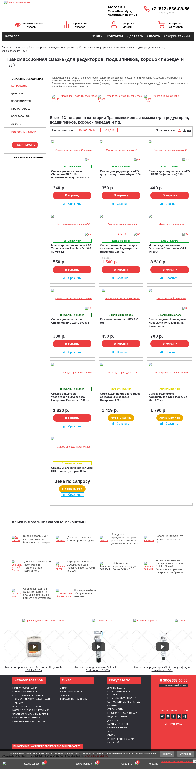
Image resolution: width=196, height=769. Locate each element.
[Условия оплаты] (102, 620)
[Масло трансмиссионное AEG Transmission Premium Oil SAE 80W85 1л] (72, 224)
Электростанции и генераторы (30, 714)
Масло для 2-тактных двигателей (125, 96)
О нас (63, 688)
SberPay (173, 735)
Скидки (97, 36)
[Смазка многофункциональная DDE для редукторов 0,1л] (72, 447)
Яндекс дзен (173, 716)
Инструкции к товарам (120, 739)
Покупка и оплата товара (122, 713)
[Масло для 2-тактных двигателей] (101, 107)
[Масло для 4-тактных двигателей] (55, 107)
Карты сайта (114, 742)
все (189, 130)
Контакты (115, 36)
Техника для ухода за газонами (31, 699)
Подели (182, 730)
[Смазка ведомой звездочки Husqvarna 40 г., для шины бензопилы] (170, 298)
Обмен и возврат (117, 728)
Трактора (17, 703)
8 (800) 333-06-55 (174, 680)
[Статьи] (180, 620)
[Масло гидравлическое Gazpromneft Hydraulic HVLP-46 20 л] (170, 224)
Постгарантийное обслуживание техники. (85, 593)
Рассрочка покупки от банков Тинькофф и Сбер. (169, 539)
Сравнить (74, 203)
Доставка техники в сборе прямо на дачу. (81, 539)
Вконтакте (162, 716)
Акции (110, 731)
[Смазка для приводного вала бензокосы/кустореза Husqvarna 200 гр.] (121, 372)
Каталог (12, 36)
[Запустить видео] (34, 646)
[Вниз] (179, 27)
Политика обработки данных (177, 761)
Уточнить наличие (121, 418)
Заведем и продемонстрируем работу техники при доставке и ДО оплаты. (125, 539)
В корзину (72, 195)
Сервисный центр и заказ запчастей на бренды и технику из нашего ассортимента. (37, 593)
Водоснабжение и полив (27, 706)
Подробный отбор (23, 132)
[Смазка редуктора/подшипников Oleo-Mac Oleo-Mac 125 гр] (170, 372)
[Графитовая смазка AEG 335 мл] (121, 298)
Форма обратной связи (73, 699)
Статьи (111, 735)
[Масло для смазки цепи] (148, 107)
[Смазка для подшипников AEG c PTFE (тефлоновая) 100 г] (170, 150)
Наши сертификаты (71, 691)
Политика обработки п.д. (122, 698)
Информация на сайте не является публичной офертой (47, 746)
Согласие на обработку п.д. (123, 702)
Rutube (179, 716)
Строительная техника (26, 717)
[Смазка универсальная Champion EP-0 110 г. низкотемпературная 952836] (72, 150)
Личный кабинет (117, 688)
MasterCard (169, 730)
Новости (65, 695)
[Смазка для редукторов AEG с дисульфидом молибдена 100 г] (121, 150)
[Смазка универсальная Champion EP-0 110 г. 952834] (72, 298)
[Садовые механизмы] (46, 2)
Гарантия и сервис (118, 724)
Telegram (184, 716)
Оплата (153, 36)
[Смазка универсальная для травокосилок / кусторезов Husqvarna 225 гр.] (121, 224)
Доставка (135, 36)
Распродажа (18, 86)
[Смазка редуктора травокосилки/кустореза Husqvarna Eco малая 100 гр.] (72, 372)
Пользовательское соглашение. (140, 753)
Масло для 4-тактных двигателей (79, 96)
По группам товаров (24, 691)
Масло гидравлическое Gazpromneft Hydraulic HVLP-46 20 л (34, 669)
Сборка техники (177, 36)
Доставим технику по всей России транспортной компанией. (37, 566)
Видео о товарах (117, 716)
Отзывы (112, 705)
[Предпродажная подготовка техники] (44, 620)
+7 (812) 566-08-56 (170, 8)
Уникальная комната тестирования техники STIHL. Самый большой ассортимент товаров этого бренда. (170, 566)
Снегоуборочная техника (27, 695)
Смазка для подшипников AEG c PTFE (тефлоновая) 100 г (98, 669)
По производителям (24, 688)
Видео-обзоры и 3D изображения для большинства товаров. (37, 539)
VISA (160, 730)
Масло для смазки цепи (166, 96)
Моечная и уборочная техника (30, 710)
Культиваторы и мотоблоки (28, 721)
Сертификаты (115, 709)
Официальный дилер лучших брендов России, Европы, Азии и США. (81, 566)
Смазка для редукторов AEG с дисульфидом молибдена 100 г (162, 669)
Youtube (168, 716)
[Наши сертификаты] (145, 620)
